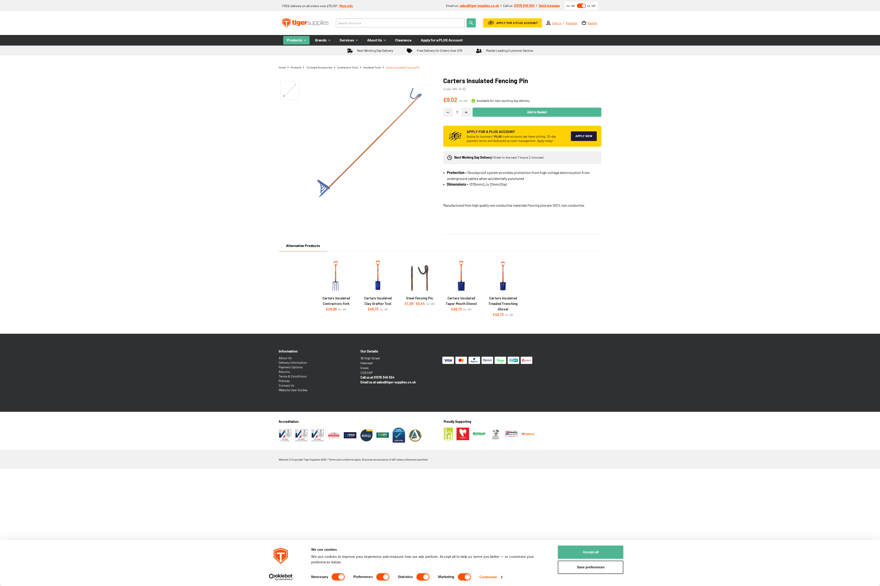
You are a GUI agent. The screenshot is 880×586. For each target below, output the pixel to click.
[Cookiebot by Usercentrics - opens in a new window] (281, 577)
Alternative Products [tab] (303, 245)
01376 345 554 (524, 6)
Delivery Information (293, 362)
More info (346, 6)
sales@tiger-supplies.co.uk (479, 6)
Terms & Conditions (293, 376)
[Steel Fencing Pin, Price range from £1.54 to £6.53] (419, 275)
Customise (488, 577)
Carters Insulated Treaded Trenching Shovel (502, 303)
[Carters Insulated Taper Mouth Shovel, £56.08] (461, 275)
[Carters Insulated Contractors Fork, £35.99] (336, 275)
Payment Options (291, 367)
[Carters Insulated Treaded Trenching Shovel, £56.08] (503, 275)
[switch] (382, 577)
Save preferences (591, 567)
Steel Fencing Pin (419, 298)
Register (572, 23)
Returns (284, 372)
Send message (549, 6)
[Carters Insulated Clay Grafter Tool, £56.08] (377, 275)
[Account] (548, 23)
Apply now (583, 136)
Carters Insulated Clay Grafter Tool (378, 301)
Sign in (557, 23)
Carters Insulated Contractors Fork (336, 301)
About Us (285, 358)
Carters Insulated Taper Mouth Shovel (461, 301)
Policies (284, 381)
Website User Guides (293, 390)
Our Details (369, 351)
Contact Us (286, 385)
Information (288, 351)
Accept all (591, 552)
